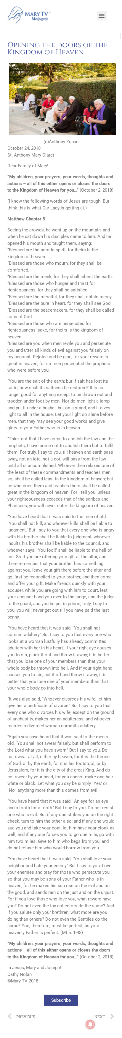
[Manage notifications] (90, 1024)
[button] (102, 15)
